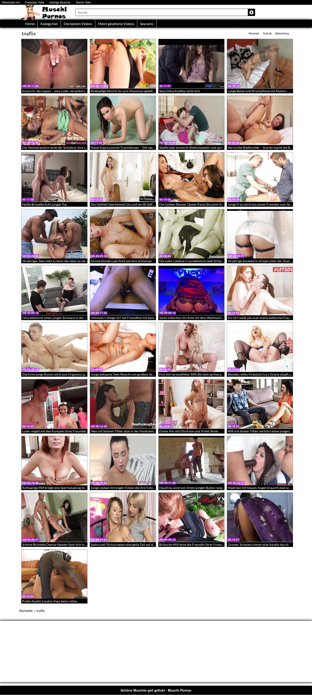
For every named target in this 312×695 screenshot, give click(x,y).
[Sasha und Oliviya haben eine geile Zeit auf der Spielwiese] (123, 517)
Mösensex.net (11, 2)
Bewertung (282, 33)
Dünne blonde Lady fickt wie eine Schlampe (121, 261)
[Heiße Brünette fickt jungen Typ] (54, 177)
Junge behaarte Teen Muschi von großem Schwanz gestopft (132, 374)
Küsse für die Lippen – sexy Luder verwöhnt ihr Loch (59, 91)
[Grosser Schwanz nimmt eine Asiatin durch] (260, 517)
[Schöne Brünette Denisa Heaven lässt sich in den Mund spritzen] (54, 517)
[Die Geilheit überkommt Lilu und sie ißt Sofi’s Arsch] (123, 177)
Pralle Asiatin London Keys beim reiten (49, 601)
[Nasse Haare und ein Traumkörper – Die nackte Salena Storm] (123, 120)
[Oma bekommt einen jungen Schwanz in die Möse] (54, 290)
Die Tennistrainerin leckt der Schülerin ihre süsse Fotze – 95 (64, 147)
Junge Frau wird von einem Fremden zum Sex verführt (266, 204)
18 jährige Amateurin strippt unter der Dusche (260, 261)
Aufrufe (267, 33)
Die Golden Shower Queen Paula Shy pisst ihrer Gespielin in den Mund (209, 204)
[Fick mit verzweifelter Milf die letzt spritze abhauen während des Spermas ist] (191, 347)
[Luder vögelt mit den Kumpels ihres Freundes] (54, 404)
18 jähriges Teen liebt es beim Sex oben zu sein (54, 261)
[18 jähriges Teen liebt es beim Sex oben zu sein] (54, 234)
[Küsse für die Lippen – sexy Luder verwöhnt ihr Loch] (54, 64)
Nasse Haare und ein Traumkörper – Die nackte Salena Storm (134, 147)
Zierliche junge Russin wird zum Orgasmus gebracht (59, 374)
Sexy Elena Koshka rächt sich (179, 91)
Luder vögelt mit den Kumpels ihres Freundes (54, 431)
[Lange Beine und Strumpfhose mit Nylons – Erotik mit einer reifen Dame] (260, 64)
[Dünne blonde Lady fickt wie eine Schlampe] (123, 234)
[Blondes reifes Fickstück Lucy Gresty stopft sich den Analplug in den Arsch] (260, 347)
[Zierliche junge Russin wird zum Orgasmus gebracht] (54, 347)
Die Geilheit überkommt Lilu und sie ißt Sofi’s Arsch (127, 204)
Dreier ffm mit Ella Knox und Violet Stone (188, 431)
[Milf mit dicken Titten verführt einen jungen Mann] (260, 404)
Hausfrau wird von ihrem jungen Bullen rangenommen (197, 488)
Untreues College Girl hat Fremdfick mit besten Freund (129, 318)
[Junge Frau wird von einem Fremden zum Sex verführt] (260, 177)
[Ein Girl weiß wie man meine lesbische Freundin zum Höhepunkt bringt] (260, 290)
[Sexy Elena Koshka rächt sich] (191, 64)
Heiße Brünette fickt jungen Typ (44, 204)
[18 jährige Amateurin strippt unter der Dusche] (260, 234)
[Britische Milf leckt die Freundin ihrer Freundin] (191, 517)
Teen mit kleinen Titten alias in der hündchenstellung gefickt (133, 431)
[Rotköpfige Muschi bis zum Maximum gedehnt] (123, 64)
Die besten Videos (78, 23)
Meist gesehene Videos (116, 23)
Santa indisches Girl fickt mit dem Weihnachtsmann (195, 318)
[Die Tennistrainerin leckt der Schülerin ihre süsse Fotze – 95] (54, 120)
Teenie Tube (83, 2)
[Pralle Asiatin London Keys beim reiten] (54, 574)
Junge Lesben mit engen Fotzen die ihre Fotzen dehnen (129, 488)
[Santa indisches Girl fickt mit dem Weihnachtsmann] (191, 290)
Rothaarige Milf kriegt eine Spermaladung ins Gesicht (59, 488)
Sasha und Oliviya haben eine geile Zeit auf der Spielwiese (131, 544)
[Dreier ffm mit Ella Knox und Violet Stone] (191, 404)
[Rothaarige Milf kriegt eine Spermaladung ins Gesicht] (54, 461)
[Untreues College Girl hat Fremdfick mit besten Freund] (123, 290)
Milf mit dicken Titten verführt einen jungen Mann (263, 431)
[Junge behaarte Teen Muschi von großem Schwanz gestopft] (123, 347)
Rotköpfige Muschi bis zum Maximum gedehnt (123, 91)
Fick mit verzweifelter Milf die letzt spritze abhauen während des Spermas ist (213, 374)
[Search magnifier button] (251, 12)
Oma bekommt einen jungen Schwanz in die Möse (57, 318)
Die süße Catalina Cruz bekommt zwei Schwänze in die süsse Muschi (207, 261)
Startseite (26, 610)
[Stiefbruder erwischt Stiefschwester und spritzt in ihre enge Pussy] (191, 120)
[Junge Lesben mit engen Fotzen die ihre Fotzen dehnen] (123, 461)
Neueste (254, 33)
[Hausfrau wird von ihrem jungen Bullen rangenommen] (191, 461)
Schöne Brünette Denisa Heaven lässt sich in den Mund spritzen (67, 544)
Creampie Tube (34, 2)
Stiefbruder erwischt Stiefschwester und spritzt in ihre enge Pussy (205, 147)
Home (30, 23)
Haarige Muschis (59, 2)
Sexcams (146, 23)
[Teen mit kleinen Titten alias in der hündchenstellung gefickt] (123, 404)
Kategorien (49, 23)
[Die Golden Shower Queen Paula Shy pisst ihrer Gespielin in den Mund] (191, 177)
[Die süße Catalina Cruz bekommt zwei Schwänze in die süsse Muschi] (191, 234)
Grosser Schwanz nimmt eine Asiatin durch (258, 544)
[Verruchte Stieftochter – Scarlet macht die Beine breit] (260, 120)
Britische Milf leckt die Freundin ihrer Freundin (192, 544)
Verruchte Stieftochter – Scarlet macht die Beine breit (266, 147)
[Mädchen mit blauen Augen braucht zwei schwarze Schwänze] (260, 461)
